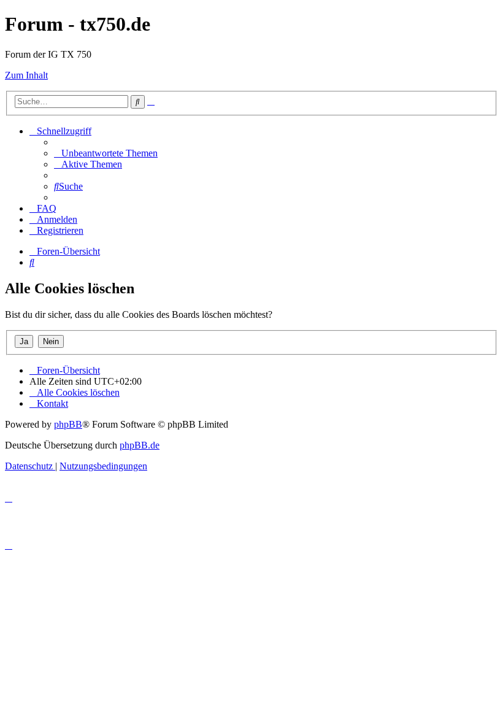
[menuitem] (106, 153)
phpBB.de (139, 445)
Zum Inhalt (26, 75)
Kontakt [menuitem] (52, 403)
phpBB (68, 424)
